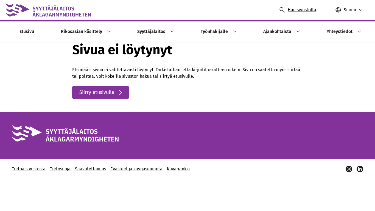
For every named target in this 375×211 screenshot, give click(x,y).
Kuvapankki (178, 168)
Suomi (350, 9)
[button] (108, 31)
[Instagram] (349, 169)
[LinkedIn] (360, 169)
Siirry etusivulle (96, 92)
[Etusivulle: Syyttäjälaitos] (48, 9)
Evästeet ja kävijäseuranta (136, 168)
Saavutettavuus (90, 168)
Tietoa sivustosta (29, 168)
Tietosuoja (60, 168)
